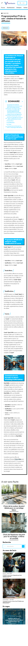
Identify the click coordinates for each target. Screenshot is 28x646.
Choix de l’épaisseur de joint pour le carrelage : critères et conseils (14, 536)
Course (9, 124)
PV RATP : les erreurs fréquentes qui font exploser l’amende (12, 576)
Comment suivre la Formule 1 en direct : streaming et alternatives (14, 126)
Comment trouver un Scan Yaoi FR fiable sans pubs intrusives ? (13, 602)
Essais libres (10, 120)
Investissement (12, 616)
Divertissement (5, 599)
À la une (4, 573)
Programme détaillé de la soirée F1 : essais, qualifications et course (15, 118)
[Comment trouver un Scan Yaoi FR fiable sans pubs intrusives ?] (14, 588)
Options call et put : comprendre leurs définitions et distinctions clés (14, 620)
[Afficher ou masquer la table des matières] (21, 101)
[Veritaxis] (10, 3)
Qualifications (11, 122)
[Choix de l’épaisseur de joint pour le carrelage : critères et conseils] (14, 523)
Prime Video (18, 459)
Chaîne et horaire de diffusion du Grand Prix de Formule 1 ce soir (14, 115)
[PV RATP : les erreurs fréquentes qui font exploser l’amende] (14, 562)
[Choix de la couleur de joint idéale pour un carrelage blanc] (14, 494)
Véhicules (5, 27)
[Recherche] (20, 3)
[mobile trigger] (2, 3)
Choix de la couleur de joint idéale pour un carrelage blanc (14, 508)
